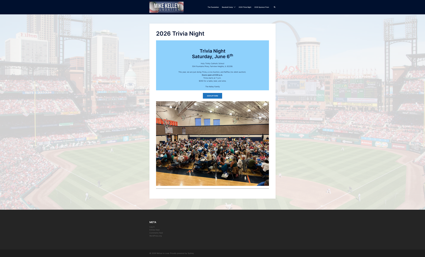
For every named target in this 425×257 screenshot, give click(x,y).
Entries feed (154, 230)
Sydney (191, 253)
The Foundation (213, 7)
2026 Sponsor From (261, 7)
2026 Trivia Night (245, 7)
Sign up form (212, 96)
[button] (275, 7)
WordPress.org (155, 236)
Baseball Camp (227, 7)
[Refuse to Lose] (166, 7)
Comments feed (156, 233)
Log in (152, 227)
